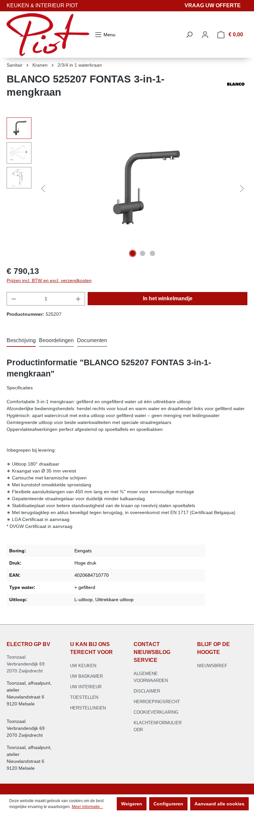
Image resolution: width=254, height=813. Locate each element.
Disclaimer (147, 691)
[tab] (21, 341)
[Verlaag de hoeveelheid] (14, 299)
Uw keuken (83, 665)
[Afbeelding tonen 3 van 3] (152, 253)
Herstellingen (88, 707)
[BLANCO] (235, 88)
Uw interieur (86, 686)
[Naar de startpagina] (48, 34)
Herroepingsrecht (157, 701)
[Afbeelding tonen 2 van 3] (142, 253)
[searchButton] (189, 34)
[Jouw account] (205, 34)
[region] (127, 188)
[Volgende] (242, 188)
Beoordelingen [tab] (56, 340)
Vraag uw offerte (213, 5)
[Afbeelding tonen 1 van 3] (132, 253)
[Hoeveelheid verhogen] (78, 299)
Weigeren (131, 803)
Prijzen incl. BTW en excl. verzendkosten (49, 280)
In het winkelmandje (167, 298)
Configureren (168, 803)
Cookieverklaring (156, 712)
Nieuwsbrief (212, 665)
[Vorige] (43, 188)
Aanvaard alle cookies (219, 803)
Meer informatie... (87, 806)
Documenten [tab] (92, 340)
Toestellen (84, 697)
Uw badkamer (86, 676)
